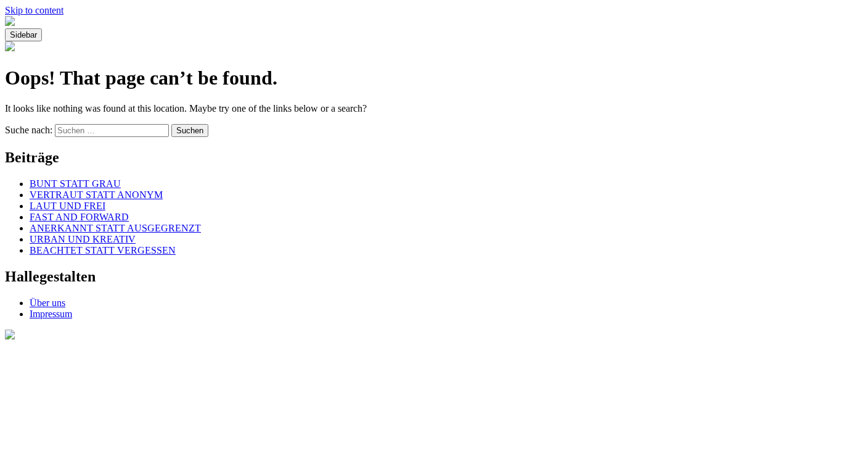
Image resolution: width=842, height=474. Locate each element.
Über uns (47, 302)
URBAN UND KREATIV (83, 239)
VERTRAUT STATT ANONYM (96, 194)
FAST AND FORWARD (79, 217)
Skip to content (34, 10)
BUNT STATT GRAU (75, 183)
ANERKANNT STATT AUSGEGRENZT (115, 228)
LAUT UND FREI (67, 206)
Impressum (51, 314)
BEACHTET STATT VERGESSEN (103, 250)
